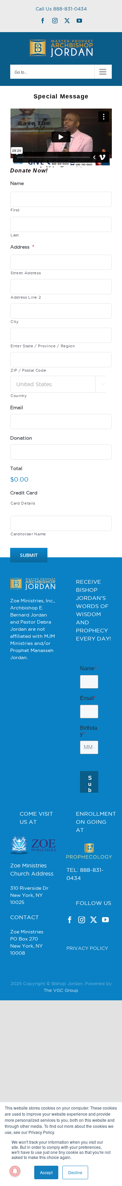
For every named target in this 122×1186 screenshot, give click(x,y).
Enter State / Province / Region (43, 346)
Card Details (23, 503)
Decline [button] (75, 1172)
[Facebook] (69, 956)
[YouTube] (105, 956)
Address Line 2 (26, 297)
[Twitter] (93, 956)
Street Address (26, 273)
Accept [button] (46, 1172)
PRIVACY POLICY (87, 984)
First (15, 210)
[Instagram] (81, 956)
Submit (29, 555)
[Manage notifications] (14, 1171)
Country (19, 396)
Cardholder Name (28, 534)
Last (15, 235)
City (15, 322)
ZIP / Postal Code (28, 370)
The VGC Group (61, 1026)
